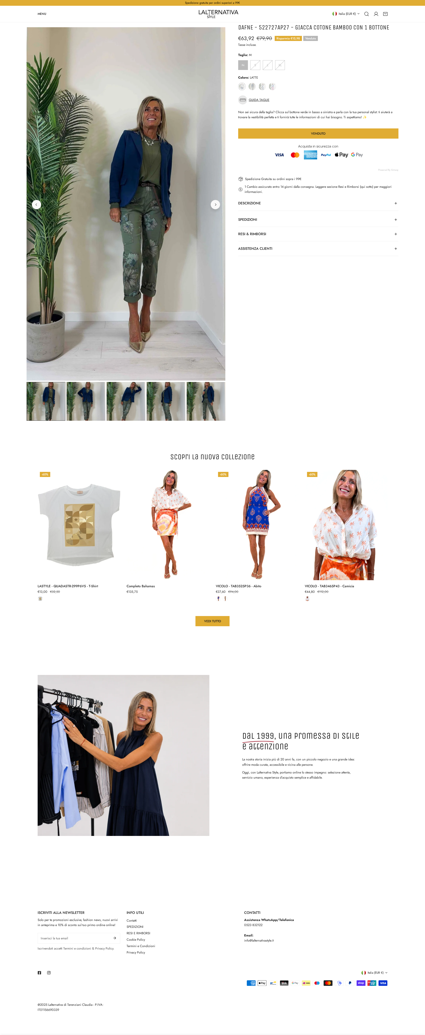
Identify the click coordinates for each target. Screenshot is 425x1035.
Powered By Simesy (388, 170)
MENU (42, 14)
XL (280, 65)
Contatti (132, 920)
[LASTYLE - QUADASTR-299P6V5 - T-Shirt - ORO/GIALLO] (40, 598)
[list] (126, 204)
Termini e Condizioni (141, 946)
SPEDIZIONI (135, 927)
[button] (385, 13)
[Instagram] (49, 973)
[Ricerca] (366, 13)
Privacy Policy (136, 952)
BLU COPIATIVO (252, 86)
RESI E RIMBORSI (138, 933)
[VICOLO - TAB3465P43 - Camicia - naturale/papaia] (307, 598)
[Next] (215, 204)
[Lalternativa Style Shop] (218, 14)
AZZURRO (272, 86)
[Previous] (36, 204)
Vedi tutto (212, 621)
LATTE (242, 86)
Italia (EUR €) (347, 13)
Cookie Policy (136, 939)
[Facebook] (39, 973)
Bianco (262, 86)
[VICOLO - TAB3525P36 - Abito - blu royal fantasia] (218, 598)
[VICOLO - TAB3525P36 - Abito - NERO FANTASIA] (225, 598)
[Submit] (115, 938)
